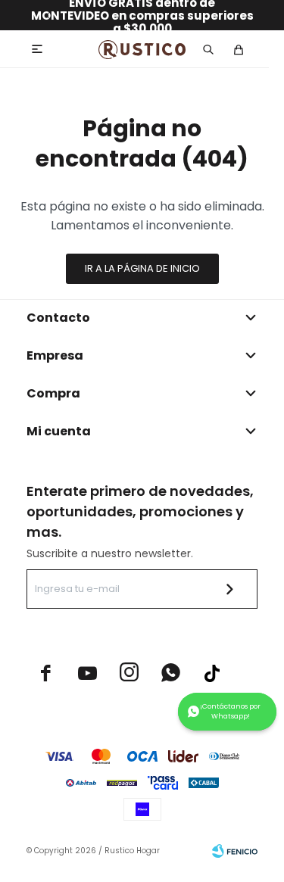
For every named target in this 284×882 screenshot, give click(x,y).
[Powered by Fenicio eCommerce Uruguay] (234, 851)
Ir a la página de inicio (142, 268)
